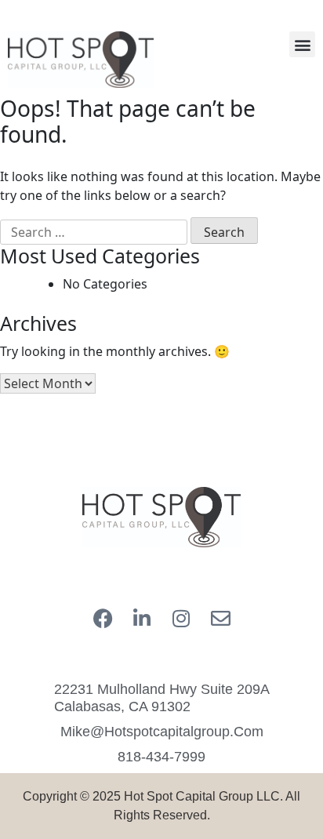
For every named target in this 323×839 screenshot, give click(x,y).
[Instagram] (181, 617)
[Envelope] (220, 617)
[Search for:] (93, 232)
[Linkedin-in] (142, 617)
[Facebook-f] (102, 617)
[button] (302, 44)
